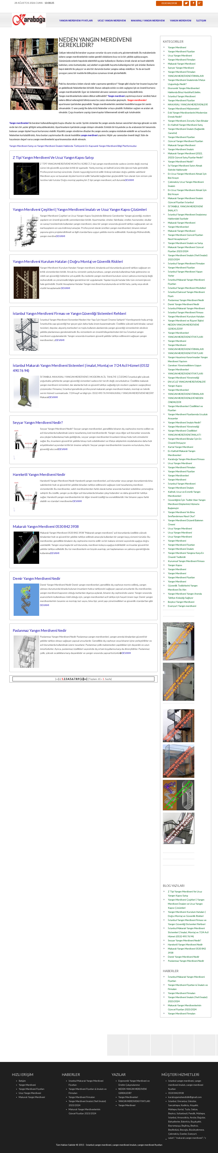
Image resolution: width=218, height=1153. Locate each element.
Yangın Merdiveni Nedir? (180, 161)
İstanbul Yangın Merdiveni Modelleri (187, 287)
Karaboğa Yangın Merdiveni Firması (186, 459)
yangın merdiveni (89, 135)
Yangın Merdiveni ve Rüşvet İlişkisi (186, 320)
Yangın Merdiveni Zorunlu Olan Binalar (188, 120)
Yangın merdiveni (116, 96)
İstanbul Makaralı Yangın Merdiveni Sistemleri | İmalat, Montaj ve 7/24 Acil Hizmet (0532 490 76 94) (188, 932)
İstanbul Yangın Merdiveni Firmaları (186, 263)
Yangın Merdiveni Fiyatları (76, 20)
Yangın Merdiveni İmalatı (181, 149)
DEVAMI (129, 180)
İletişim (201, 20)
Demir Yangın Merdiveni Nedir (36, 578)
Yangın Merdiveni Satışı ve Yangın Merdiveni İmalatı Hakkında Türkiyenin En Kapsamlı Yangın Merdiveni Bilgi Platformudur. (73, 145)
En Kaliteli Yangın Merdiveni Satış (185, 124)
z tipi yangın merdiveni (193, 1138)
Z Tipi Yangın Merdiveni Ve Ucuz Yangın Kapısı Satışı (53, 157)
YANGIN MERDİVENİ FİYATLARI (185, 336)
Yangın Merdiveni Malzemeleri (183, 108)
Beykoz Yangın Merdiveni (181, 601)
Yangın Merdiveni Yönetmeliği (183, 377)
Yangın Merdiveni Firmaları (181, 59)
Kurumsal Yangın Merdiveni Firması (186, 561)
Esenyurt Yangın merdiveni (182, 605)
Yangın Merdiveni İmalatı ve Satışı (185, 243)
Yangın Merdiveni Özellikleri (182, 430)
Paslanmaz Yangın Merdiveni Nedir (40, 630)
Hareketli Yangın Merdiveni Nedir (39, 474)
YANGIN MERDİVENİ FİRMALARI (186, 75)
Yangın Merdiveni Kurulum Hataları (186, 316)
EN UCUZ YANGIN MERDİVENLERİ (187, 381)
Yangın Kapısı (175, 385)
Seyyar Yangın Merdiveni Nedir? (38, 422)
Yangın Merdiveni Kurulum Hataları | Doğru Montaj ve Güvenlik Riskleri (68, 261)
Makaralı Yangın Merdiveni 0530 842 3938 (46, 526)
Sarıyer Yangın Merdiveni (181, 67)
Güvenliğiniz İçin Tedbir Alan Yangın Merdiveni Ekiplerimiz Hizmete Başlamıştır (187, 503)
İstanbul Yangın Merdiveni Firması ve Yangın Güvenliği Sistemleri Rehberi (69, 313)
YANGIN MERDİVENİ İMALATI (184, 434)
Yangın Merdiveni (180, 20)
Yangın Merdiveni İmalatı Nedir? (184, 422)
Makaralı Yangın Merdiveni (148, 20)
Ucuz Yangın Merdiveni (112, 20)
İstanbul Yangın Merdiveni (182, 96)
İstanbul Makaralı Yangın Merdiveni (186, 308)
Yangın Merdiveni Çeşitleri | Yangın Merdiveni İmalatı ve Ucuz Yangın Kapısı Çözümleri (80, 209)
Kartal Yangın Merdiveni (180, 446)
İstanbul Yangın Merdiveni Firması (185, 312)
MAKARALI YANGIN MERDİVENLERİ (188, 104)
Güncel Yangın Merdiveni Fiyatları (185, 141)
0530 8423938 (169, 3)
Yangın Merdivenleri (178, 226)
